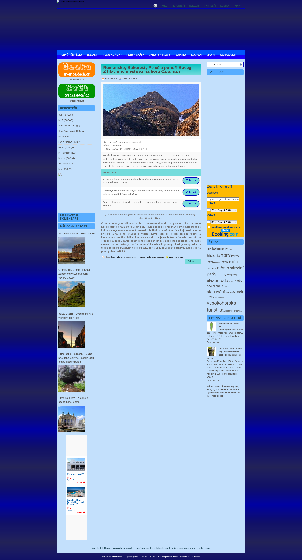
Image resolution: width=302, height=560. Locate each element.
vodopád (160, 257)
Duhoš (61, 114)
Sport (211, 54)
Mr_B (60, 120)
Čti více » (193, 261)
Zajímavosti (228, 54)
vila (216, 297)
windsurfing (228, 310)
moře (233, 261)
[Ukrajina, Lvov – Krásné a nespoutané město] (71, 419)
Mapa (238, 6)
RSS (68, 114)
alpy (209, 248)
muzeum (212, 268)
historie (119, 257)
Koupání (196, 54)
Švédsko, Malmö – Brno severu (76, 233)
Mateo (61, 147)
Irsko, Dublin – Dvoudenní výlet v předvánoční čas (76, 315)
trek (240, 291)
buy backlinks (141, 556)
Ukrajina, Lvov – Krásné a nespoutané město (73, 400)
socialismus (215, 286)
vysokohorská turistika (146, 257)
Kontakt (225, 6)
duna (230, 249)
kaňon (217, 262)
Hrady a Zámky (112, 54)
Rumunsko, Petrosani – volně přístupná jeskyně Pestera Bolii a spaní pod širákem (76, 357)
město (125, 257)
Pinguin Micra (225, 323)
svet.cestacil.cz (77, 100)
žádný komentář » (177, 257)
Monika (61, 158)
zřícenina (238, 310)
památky (220, 274)
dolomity (223, 248)
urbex (210, 297)
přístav (231, 281)
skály (238, 280)
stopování (230, 292)
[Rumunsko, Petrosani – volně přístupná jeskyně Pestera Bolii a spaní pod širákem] (71, 378)
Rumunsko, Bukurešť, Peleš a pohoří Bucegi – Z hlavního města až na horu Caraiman (149, 69)
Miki (60, 168)
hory (113, 257)
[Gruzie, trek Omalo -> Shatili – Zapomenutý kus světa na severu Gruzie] (71, 294)
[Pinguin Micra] (211, 326)
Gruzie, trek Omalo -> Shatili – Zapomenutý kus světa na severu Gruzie (75, 273)
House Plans (178, 556)
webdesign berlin (165, 556)
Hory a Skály (135, 54)
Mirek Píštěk (64, 152)
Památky (180, 54)
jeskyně (235, 256)
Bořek (61, 136)
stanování (216, 291)
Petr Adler (63, 163)
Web (164, 6)
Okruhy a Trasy (159, 54)
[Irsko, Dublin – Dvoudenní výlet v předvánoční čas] (71, 334)
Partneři (210, 6)
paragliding (231, 274)
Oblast (92, 54)
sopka (226, 286)
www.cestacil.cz (76, 79)
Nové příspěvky (71, 54)
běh (215, 248)
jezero (211, 262)
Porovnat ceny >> (215, 342)
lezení (225, 262)
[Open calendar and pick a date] (209, 210)
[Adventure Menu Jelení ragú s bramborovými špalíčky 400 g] (211, 351)
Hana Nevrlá (64, 125)
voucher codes (194, 556)
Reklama (194, 6)
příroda (132, 257)
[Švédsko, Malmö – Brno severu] (71, 250)
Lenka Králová (65, 141)
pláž (210, 280)
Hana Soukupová (66, 130)
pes (237, 274)
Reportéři (178, 6)
